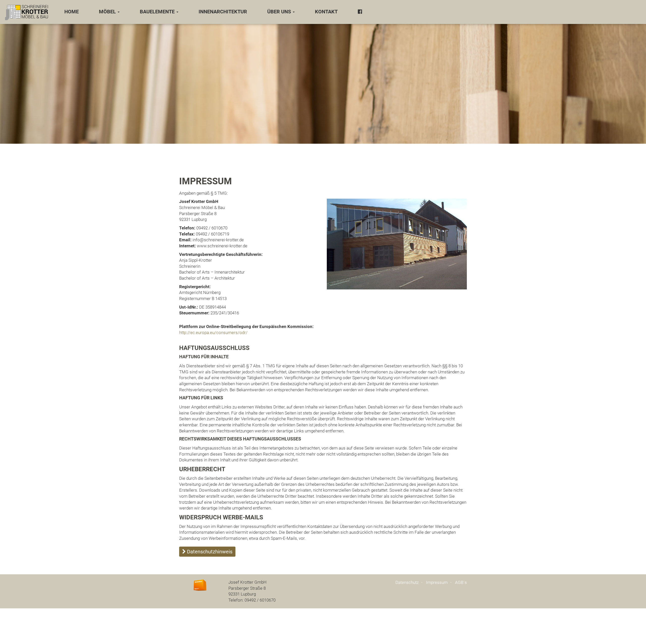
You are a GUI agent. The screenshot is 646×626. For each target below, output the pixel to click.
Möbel (108, 12)
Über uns (279, 12)
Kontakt (326, 12)
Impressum (437, 582)
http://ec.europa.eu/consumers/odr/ (213, 332)
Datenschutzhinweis (209, 552)
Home (71, 12)
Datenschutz (407, 582)
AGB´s (461, 582)
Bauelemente (158, 12)
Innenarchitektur (223, 12)
